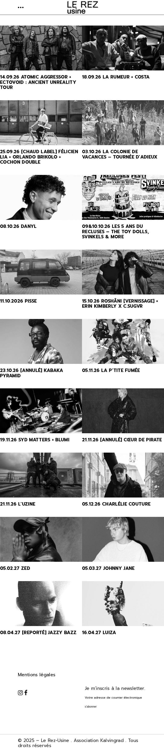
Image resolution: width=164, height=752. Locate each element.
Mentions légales (36, 674)
